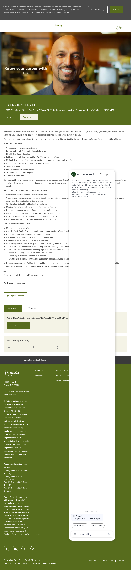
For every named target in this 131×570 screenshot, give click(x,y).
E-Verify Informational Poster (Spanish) (13, 477)
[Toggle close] (4, 26)
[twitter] (24, 548)
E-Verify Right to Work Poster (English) (16, 483)
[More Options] (75, 534)
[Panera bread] (11, 373)
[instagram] (33, 548)
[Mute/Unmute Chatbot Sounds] (106, 174)
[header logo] (59, 26)
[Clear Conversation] (101, 174)
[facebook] (6, 548)
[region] (92, 354)
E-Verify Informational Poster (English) (15, 471)
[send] (109, 534)
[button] (98, 9)
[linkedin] (15, 548)
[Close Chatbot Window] (111, 174)
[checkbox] (10, 116)
